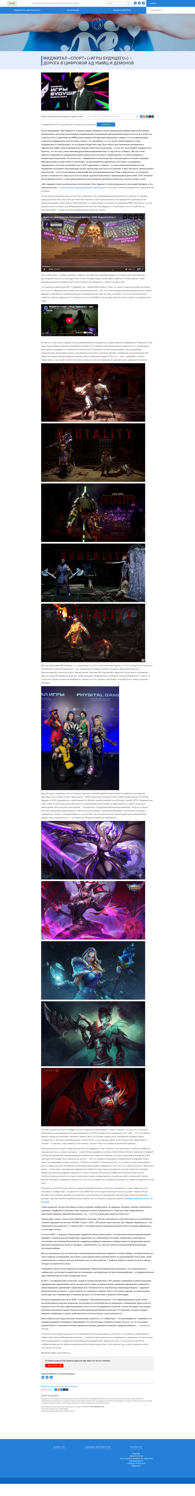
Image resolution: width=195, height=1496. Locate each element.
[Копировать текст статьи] (137, 116)
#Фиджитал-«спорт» (48, 1386)
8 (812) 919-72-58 (136, 1456)
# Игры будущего (61, 1386)
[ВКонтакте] (141, 116)
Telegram (42, 1490)
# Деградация (72, 1386)
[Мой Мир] (147, 116)
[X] (150, 116)
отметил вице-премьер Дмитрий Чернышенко (83, 187)
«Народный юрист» (136, 1461)
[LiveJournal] (152, 116)
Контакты (136, 1447)
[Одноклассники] (144, 116)
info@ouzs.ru (136, 1466)
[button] (152, 3)
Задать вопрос (53, 1365)
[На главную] (12, 3)
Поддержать (106, 124)
